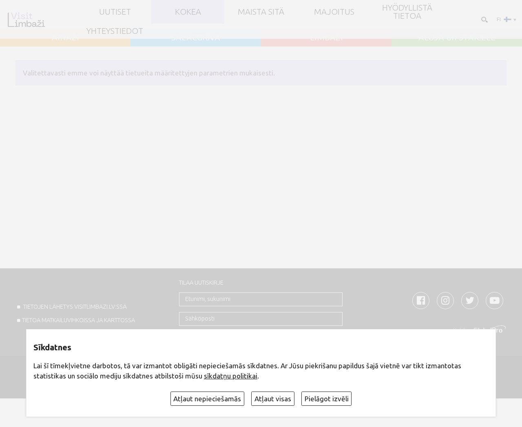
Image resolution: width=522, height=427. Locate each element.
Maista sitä (261, 12)
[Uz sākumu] (26, 19)
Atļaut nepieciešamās (207, 399)
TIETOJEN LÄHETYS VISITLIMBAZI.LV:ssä (74, 306)
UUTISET (115, 12)
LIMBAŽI (326, 37)
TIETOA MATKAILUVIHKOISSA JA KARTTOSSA (78, 320)
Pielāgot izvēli (327, 399)
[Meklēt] (483, 18)
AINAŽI (65, 37)
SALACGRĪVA (195, 37)
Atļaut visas (272, 399)
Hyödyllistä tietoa (407, 12)
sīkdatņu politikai (230, 376)
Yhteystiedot (114, 31)
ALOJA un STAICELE (456, 37)
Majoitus (334, 12)
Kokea (188, 12)
